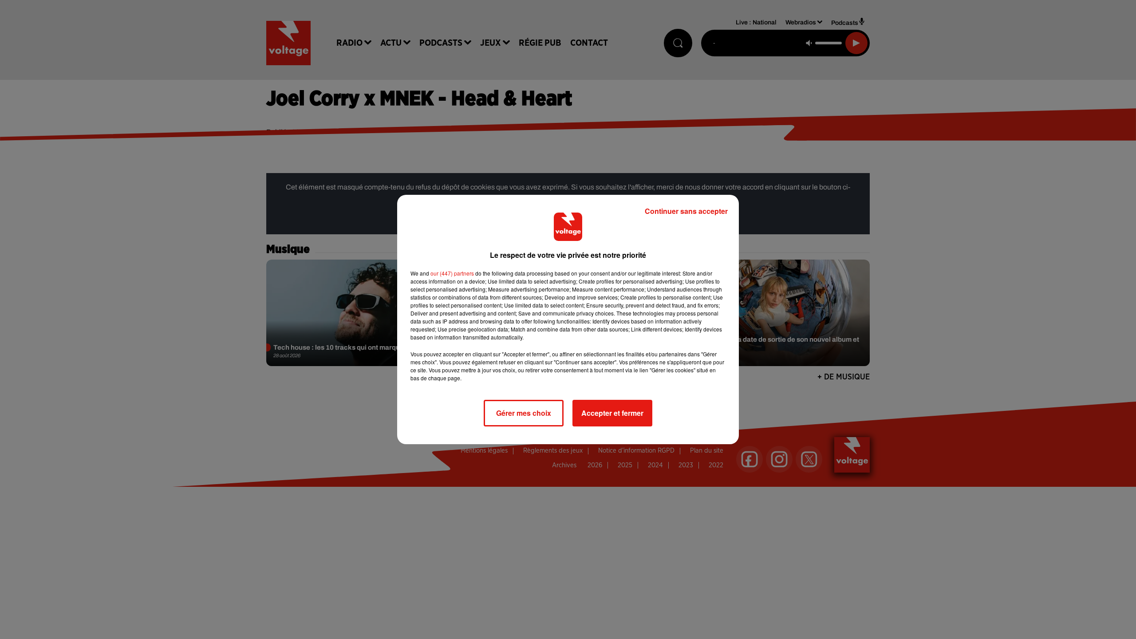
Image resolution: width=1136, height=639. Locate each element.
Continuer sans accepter (686, 211)
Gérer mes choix (523, 413)
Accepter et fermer (612, 413)
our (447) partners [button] (452, 273)
